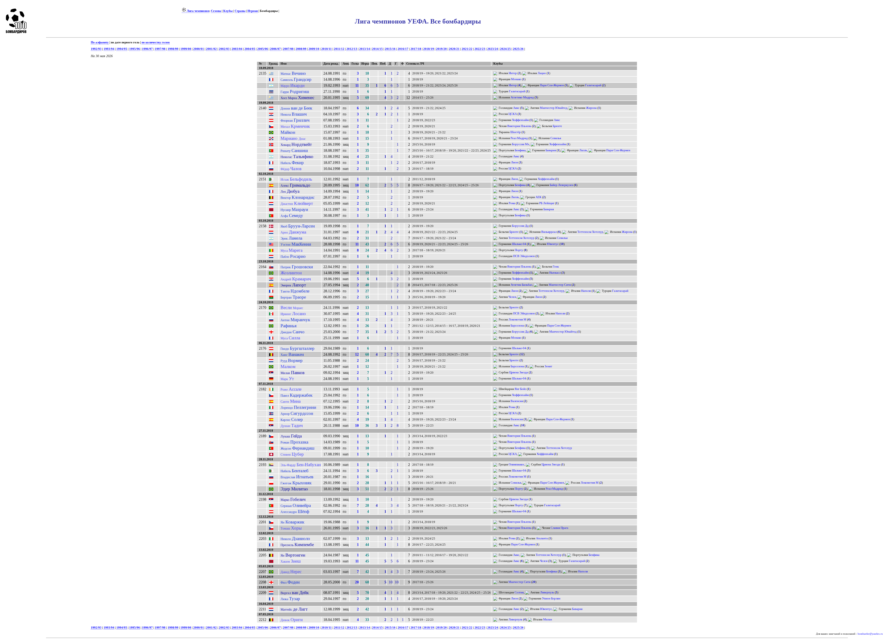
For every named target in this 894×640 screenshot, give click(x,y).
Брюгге (557, 126)
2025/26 (518, 49)
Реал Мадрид (519, 138)
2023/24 (492, 49)
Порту (519, 250)
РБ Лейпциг (546, 203)
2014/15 (377, 49)
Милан (547, 619)
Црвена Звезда (518, 372)
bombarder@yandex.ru (870, 634)
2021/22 (467, 49)
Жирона (591, 108)
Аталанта (542, 538)
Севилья (555, 138)
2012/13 (351, 49)
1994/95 (121, 49)
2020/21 (454, 49)
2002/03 (224, 49)
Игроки (252, 11)
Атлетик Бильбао (521, 284)
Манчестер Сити (560, 284)
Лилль (583, 150)
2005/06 (262, 49)
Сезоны (216, 11)
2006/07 (275, 49)
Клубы (228, 11)
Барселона (517, 325)
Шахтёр (515, 132)
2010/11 (326, 49)
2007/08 (288, 49)
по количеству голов (156, 42)
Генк (556, 266)
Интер (513, 73)
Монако (516, 79)
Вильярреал (549, 232)
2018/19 (428, 49)
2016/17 (403, 49)
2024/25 (505, 49)
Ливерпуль (547, 592)
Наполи (586, 290)
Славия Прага (559, 528)
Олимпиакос (517, 464)
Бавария (550, 150)
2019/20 (441, 49)
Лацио (542, 73)
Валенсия (517, 401)
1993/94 (109, 49)
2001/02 (211, 49)
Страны (240, 11)
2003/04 (237, 49)
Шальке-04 (519, 244)
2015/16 (390, 49)
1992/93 (96, 49)
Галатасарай (593, 85)
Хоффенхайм (520, 120)
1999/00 (185, 49)
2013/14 (364, 49)
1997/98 (160, 49)
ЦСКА (512, 114)
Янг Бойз (520, 389)
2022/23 (479, 49)
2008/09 (301, 49)
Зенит (548, 366)
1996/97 (147, 49)
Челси (512, 297)
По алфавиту (100, 42)
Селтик (519, 592)
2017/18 (415, 49)
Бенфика (520, 150)
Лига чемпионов (197, 11)
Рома (512, 203)
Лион (514, 162)
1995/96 (134, 49)
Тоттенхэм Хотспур (590, 232)
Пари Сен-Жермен (552, 85)
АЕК (538, 197)
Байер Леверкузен (561, 185)
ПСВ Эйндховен (524, 256)
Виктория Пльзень (519, 126)
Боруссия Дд (520, 225)
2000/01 (198, 49)
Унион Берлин (551, 598)
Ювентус (553, 244)
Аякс (516, 108)
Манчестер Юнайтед (553, 108)
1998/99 (173, 49)
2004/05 (249, 49)
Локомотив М (517, 319)
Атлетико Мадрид (522, 97)
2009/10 (313, 49)
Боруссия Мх (520, 144)
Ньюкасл (555, 272)
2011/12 (339, 49)
